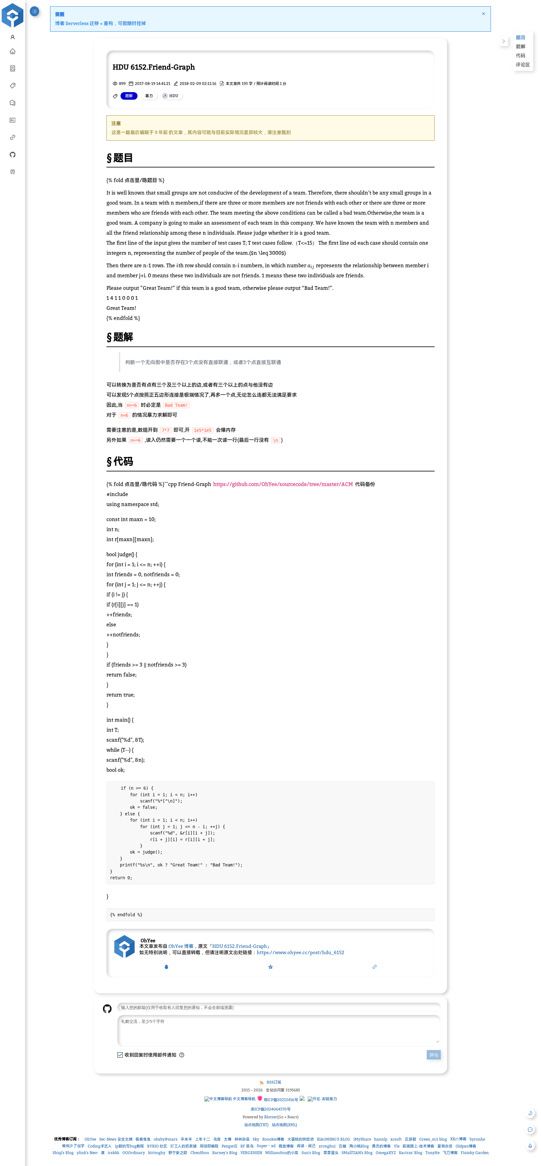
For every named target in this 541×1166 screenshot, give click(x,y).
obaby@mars (166, 1139)
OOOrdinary (133, 1152)
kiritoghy (156, 1152)
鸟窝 (217, 1139)
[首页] (12, 50)
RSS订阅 (274, 1082)
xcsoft (396, 1139)
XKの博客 (458, 1139)
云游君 (410, 1139)
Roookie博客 (273, 1139)
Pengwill (229, 1146)
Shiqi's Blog (63, 1152)
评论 (434, 1055)
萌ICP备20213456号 (280, 1099)
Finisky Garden (475, 1152)
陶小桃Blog (359, 1146)
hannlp (380, 1139)
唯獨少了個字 (73, 1145)
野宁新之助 (177, 1152)
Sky (256, 1139)
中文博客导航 (243, 1098)
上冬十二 (202, 1139)
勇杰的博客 (381, 1146)
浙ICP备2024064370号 (271, 1109)
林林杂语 (242, 1139)
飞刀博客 (450, 1152)
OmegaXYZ (386, 1152)
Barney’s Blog (224, 1152)
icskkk (113, 1152)
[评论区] (12, 102)
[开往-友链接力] (322, 1098)
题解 (520, 46)
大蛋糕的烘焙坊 (300, 1139)
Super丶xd (266, 1145)
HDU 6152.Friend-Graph (239, 946)
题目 (520, 37)
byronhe (477, 1139)
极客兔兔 (143, 1139)
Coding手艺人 (100, 1146)
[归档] (12, 68)
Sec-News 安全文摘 (115, 1139)
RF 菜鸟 (247, 1146)
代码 (520, 55)
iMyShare (362, 1139)
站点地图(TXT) (256, 1124)
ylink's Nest (87, 1152)
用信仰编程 (209, 1146)
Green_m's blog (433, 1139)
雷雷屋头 (330, 1152)
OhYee (90, 1139)
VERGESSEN (251, 1152)
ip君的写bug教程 (129, 1146)
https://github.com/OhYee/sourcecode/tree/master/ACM (283, 484)
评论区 (523, 64)
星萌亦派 (444, 1146)
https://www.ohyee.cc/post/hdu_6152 (300, 952)
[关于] (12, 119)
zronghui (327, 1146)
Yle (396, 1146)
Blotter (270, 1117)
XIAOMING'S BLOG (333, 1139)
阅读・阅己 (306, 1145)
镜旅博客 (286, 1146)
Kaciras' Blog (410, 1152)
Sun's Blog (310, 1152)
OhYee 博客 (180, 946)
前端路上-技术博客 (418, 1146)
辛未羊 (186, 1139)
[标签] (12, 85)
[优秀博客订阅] (12, 136)
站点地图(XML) (284, 1124)
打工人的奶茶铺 (183, 1146)
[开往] (12, 171)
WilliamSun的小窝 (281, 1152)
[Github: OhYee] (12, 154)
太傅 (227, 1139)
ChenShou (199, 1152)
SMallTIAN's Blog (357, 1152)
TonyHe (432, 1152)
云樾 (342, 1146)
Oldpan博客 (466, 1146)
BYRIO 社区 (157, 1146)
